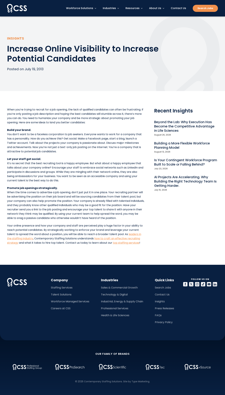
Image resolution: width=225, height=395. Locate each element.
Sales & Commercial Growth (119, 287)
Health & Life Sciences (115, 315)
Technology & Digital (114, 294)
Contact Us (162, 294)
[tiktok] (203, 284)
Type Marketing (140, 381)
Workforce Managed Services (70, 301)
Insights (160, 301)
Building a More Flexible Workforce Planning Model (182, 145)
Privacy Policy (164, 322)
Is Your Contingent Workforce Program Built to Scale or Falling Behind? (185, 162)
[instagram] (197, 284)
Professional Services (114, 308)
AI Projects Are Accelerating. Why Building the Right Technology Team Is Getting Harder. (185, 181)
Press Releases (164, 308)
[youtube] (209, 284)
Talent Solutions (61, 294)
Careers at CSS (60, 308)
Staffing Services (61, 287)
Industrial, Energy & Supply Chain (122, 301)
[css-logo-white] (17, 5)
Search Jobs (163, 287)
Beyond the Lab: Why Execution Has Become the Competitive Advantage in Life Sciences (184, 126)
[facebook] (185, 284)
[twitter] (191, 284)
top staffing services (126, 243)
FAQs (158, 315)
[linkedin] (215, 284)
